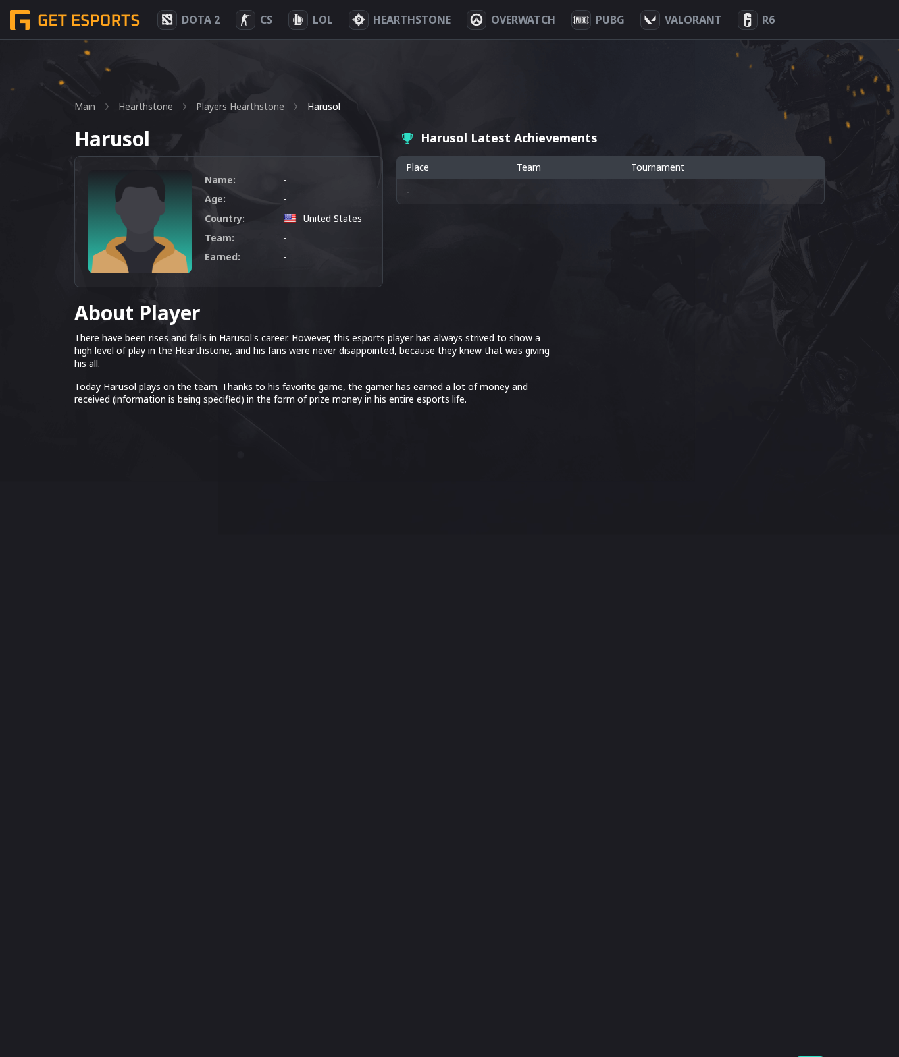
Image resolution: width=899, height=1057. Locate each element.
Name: (220, 179)
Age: (215, 198)
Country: (225, 218)
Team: (219, 237)
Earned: (222, 256)
